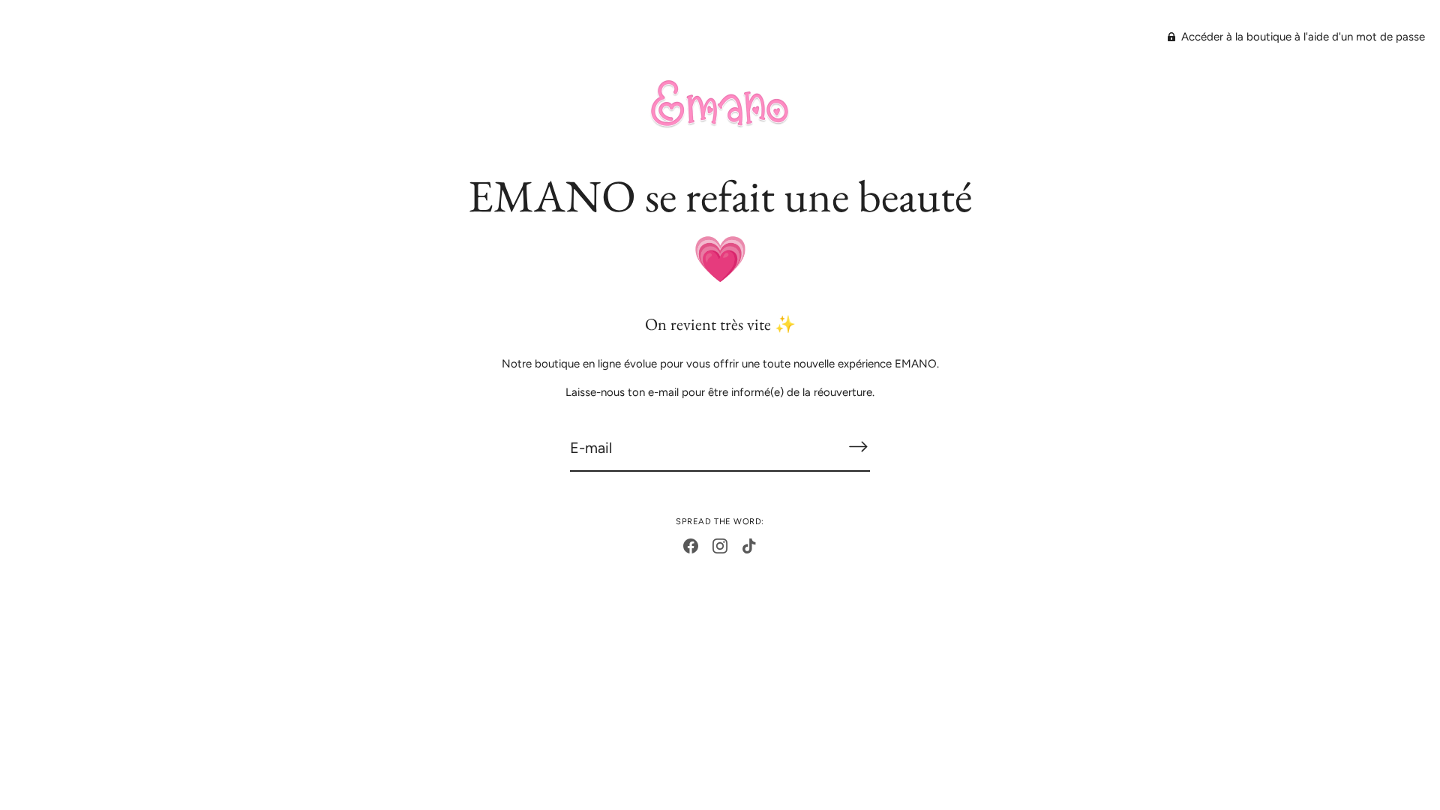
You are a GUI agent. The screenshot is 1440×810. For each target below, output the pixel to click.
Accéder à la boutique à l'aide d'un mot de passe (1301, 37)
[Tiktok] (749, 545)
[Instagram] (720, 545)
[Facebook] (690, 545)
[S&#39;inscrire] (858, 446)
